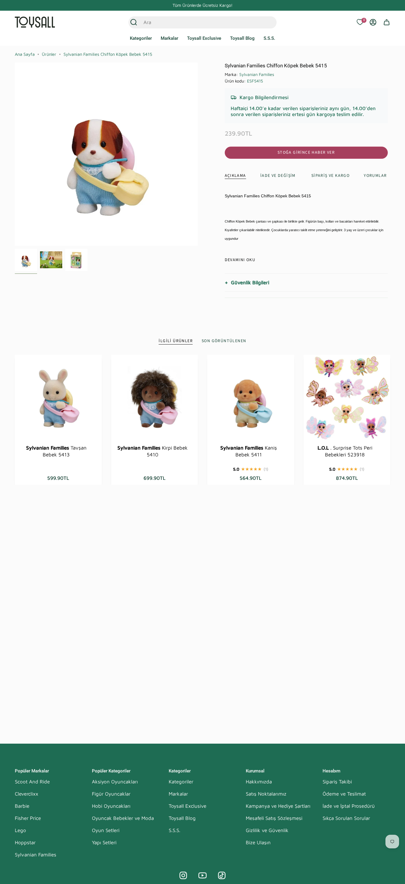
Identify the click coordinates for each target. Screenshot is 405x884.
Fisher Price (28, 818)
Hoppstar (25, 842)
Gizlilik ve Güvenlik (267, 830)
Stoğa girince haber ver (306, 152)
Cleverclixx (26, 794)
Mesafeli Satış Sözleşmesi (274, 818)
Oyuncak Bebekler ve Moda (123, 818)
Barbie (22, 806)
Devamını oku (240, 260)
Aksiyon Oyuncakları (115, 782)
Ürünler (49, 54)
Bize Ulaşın (258, 842)
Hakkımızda (259, 782)
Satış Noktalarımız (266, 794)
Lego (20, 830)
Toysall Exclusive (187, 806)
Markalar (178, 794)
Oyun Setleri (105, 830)
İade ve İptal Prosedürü (349, 806)
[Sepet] (386, 22)
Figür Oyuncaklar (111, 794)
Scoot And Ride (32, 782)
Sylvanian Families (256, 74)
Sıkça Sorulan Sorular (346, 818)
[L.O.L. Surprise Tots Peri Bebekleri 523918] (347, 398)
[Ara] (133, 22)
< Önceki (15, 154)
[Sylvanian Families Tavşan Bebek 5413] (58, 398)
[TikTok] (221, 875)
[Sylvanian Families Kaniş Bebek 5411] (250, 398)
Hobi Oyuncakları (111, 806)
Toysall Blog (182, 818)
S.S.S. (174, 830)
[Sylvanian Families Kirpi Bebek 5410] (154, 398)
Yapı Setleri (104, 842)
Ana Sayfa (25, 54)
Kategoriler (181, 782)
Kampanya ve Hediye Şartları (278, 806)
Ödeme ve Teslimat (344, 794)
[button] (140, 38)
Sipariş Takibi (337, 782)
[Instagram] (183, 875)
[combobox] (196, 22)
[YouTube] (202, 875)
